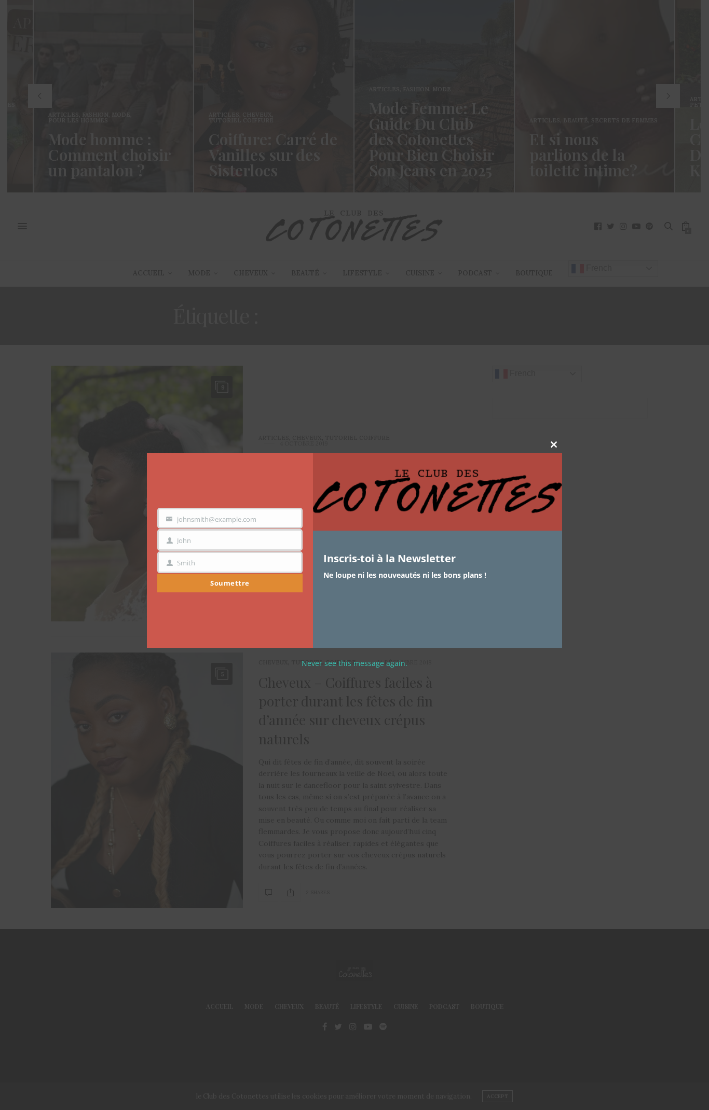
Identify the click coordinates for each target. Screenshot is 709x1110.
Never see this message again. (354, 663)
